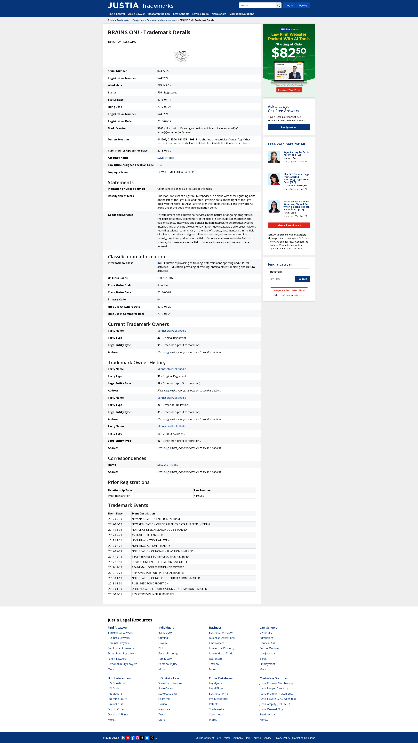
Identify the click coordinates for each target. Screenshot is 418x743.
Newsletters (219, 14)
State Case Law (167, 693)
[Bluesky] (147, 738)
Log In (289, 5)
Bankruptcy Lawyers (120, 632)
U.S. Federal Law (119, 678)
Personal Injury (167, 664)
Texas (162, 714)
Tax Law (214, 664)
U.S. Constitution (118, 683)
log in (168, 352)
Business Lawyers (119, 638)
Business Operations (222, 638)
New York (164, 709)
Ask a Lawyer (136, 14)
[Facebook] (133, 738)
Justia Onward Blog (271, 709)
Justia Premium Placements (276, 693)
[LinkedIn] (123, 738)
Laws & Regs (200, 14)
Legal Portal (223, 738)
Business (215, 627)
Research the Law (159, 14)
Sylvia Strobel (165, 158)
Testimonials (267, 714)
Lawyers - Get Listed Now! (289, 290)
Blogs (263, 658)
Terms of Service (262, 738)
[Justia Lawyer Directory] (156, 738)
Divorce (163, 643)
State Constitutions (170, 683)
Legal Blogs (216, 688)
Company (237, 738)
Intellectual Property (221, 648)
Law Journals (267, 653)
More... (112, 669)
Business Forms (218, 693)
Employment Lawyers (121, 648)
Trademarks (123, 20)
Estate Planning (168, 653)
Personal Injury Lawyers (122, 664)
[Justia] (123, 5)
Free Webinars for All (286, 144)
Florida (162, 704)
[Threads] (142, 738)
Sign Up (303, 5)
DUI (160, 648)
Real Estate (216, 658)
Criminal (163, 638)
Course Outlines (269, 648)
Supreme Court (117, 699)
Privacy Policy (282, 738)
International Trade (221, 653)
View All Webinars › (289, 225)
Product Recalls (218, 699)
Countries (215, 714)
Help (247, 738)
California (164, 699)
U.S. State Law (168, 678)
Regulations (115, 693)
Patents (213, 704)
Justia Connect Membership (277, 683)
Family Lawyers (117, 658)
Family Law (165, 658)
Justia (111, 20)
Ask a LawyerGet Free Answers (283, 108)
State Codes (165, 688)
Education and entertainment (162, 20)
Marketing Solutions (241, 14)
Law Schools (181, 14)
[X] (152, 738)
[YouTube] (128, 738)
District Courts (117, 709)
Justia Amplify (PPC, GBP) (275, 704)
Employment (216, 643)
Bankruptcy (165, 632)
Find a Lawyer (116, 14)
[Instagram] (137, 738)
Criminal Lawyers (118, 643)
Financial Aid (267, 643)
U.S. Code (113, 688)
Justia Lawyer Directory (274, 688)
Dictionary (266, 632)
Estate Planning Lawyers (123, 653)
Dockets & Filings (118, 714)
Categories (138, 20)
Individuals (166, 627)
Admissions (266, 638)
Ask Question (289, 127)
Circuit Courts (116, 704)
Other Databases (221, 678)
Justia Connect (205, 738)
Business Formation (221, 632)
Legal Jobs (215, 683)
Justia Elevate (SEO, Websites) (278, 699)
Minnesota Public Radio (171, 330)
